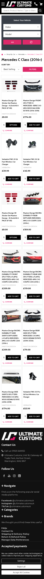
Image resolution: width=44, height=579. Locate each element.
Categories (11, 509)
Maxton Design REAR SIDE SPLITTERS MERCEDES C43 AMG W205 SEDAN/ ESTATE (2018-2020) (32, 335)
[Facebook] (4, 476)
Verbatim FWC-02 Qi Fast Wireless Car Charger (31, 161)
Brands (8, 516)
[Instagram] (14, 476)
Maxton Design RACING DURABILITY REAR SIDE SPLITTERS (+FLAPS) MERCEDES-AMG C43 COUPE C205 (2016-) (32, 277)
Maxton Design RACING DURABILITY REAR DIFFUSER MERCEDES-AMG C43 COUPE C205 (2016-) (32, 218)
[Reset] (32, 42)
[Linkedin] (19, 476)
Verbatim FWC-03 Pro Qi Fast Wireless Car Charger (31, 394)
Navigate (10, 485)
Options (13, 125)
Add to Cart (34, 125)
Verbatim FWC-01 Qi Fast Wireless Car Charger (10, 161)
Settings (21, 561)
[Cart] (41, 4)
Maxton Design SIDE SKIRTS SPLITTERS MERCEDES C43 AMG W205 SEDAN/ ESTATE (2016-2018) (10, 397)
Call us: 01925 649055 (14, 451)
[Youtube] (9, 476)
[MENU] (3, 4)
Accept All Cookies (21, 572)
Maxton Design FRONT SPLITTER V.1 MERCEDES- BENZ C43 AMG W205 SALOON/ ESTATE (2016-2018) (32, 105)
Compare (8, 130)
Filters (32, 69)
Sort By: (5, 65)
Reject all (21, 566)
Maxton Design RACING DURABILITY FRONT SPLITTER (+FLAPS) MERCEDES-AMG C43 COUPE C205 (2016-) (11, 277)
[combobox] (19, 10)
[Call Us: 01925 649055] (35, 4)
